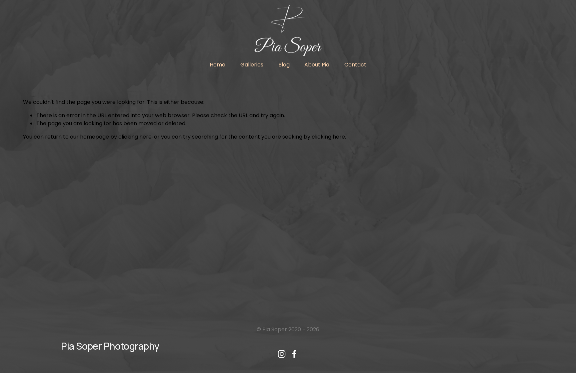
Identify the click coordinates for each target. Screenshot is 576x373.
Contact (355, 64)
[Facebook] (294, 354)
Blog (284, 64)
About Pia (316, 64)
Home (217, 64)
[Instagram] (282, 354)
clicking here (135, 137)
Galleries (251, 64)
